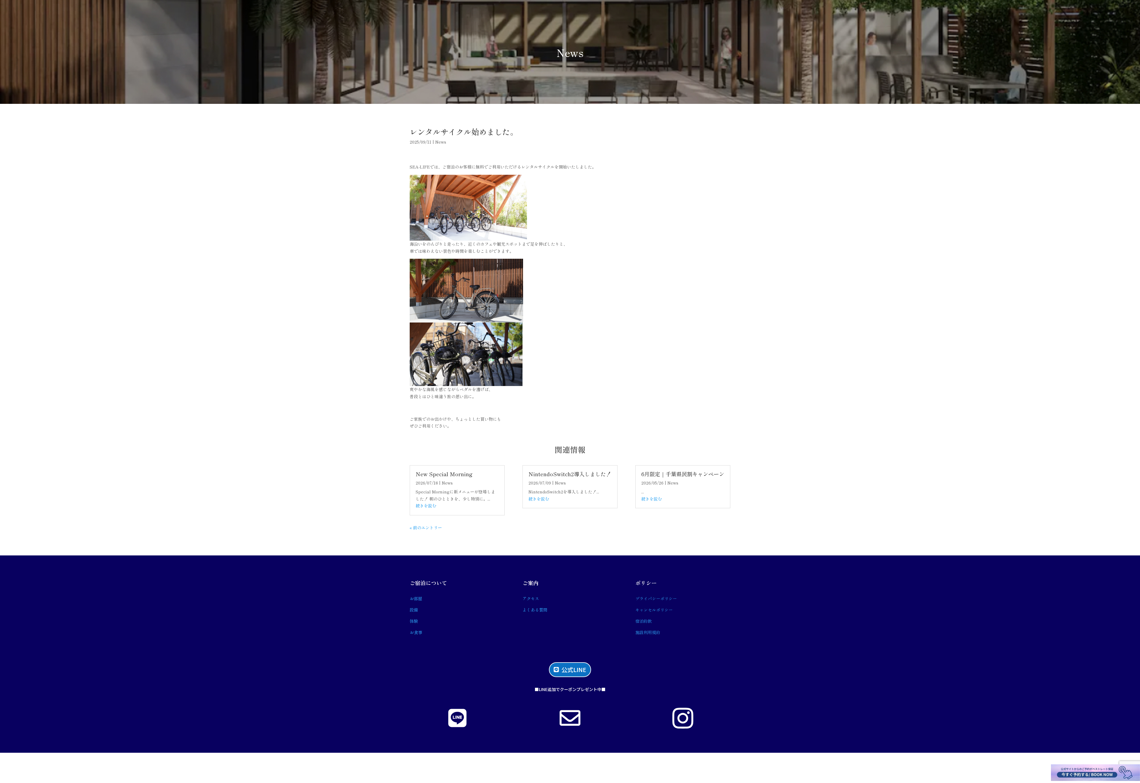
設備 (414, 610)
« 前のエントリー (426, 528)
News (570, 52)
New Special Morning (444, 474)
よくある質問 (534, 610)
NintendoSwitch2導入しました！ (569, 474)
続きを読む (426, 506)
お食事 (416, 632)
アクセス (530, 598)
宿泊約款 (643, 621)
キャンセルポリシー (654, 610)
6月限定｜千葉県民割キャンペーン (682, 474)
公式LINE (573, 669)
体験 (414, 621)
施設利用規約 (647, 632)
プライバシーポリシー (656, 598)
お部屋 (416, 598)
